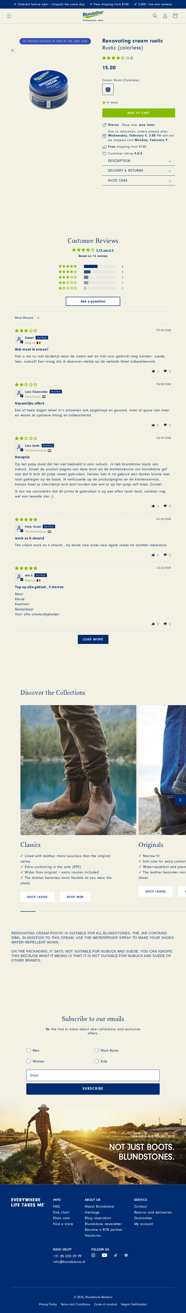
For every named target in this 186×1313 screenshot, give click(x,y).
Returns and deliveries (153, 1212)
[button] (9, 16)
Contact (140, 1206)
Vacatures (93, 1235)
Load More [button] (93, 639)
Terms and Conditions (75, 1304)
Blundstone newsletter (103, 1224)
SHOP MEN (75, 897)
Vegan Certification (134, 1304)
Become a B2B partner (103, 1230)
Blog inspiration (98, 1218)
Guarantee (143, 1218)
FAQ (56, 1206)
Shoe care (61, 1218)
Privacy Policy (48, 1304)
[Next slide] (180, 800)
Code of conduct (105, 1304)
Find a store (63, 1224)
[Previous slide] (26, 800)
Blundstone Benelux (98, 1297)
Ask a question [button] (93, 301)
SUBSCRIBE (93, 1089)
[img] (26, 330)
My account (143, 1224)
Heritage (92, 1212)
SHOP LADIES (37, 897)
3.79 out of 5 (105, 250)
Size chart (61, 1212)
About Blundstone (99, 1206)
